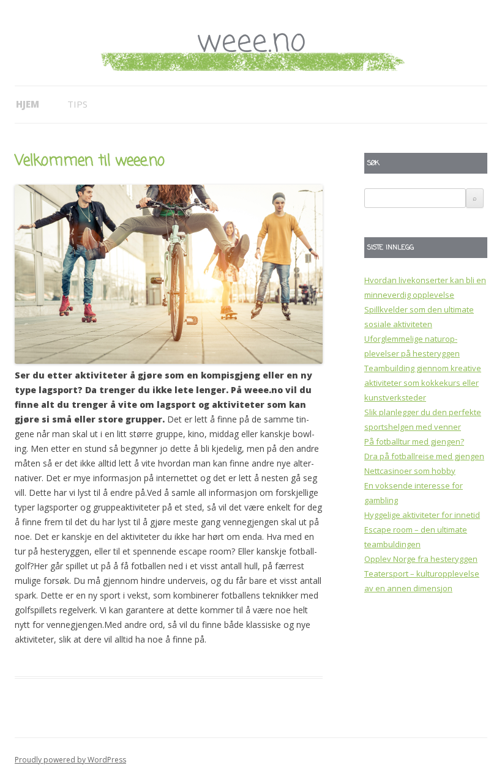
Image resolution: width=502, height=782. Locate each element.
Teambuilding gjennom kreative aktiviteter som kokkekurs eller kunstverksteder (422, 383)
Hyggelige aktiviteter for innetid (422, 514)
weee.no (251, 42)
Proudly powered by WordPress (70, 759)
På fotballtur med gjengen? (414, 441)
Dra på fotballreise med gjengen (424, 456)
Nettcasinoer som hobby (409, 470)
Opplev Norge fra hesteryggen (421, 558)
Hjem (27, 104)
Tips (77, 104)
